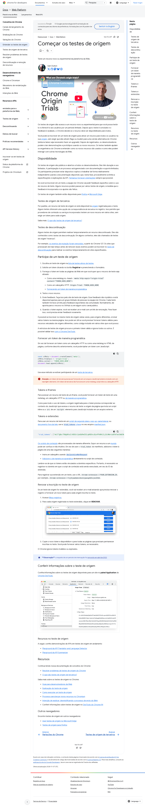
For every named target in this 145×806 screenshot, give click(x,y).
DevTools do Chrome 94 (93, 705)
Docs (5, 9)
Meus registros (55, 498)
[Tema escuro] (114, 353)
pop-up (94, 421)
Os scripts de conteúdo (48, 443)
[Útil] (114, 37)
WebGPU (39, 15)
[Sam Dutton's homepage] (61, 70)
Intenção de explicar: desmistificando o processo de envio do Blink (70, 701)
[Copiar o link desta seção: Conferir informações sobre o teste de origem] (97, 566)
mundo (113, 443)
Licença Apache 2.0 (94, 760)
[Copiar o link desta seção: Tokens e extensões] (61, 416)
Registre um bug (39, 781)
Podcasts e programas (78, 792)
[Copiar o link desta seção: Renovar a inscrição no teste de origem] (81, 484)
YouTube (111, 785)
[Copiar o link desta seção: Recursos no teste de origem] (70, 639)
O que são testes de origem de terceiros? (64, 221)
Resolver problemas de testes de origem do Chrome (64, 671)
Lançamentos (26, 15)
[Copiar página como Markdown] (48, 51)
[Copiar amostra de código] (118, 353)
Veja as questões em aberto (43, 785)
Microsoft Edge (95, 194)
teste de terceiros (85, 372)
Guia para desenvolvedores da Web (57, 684)
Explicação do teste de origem (55, 688)
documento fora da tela (48, 424)
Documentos (40, 3)
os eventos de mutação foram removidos (66, 244)
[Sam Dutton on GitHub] (52, 70)
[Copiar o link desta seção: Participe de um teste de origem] (80, 257)
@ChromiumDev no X (115, 781)
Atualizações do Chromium (80, 781)
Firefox (84, 194)
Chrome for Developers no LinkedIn (120, 788)
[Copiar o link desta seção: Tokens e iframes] (58, 390)
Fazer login (137, 3)
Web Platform (19, 9)
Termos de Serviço (39, 801)
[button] (13, 110)
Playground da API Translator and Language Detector (64, 648)
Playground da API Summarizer (55, 653)
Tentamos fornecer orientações (82, 178)
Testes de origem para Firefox (54, 725)
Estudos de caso (58, 3)
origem (44, 139)
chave (72, 424)
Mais (71, 3)
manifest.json (99, 424)
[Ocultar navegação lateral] (27, 802)
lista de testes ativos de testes (81, 263)
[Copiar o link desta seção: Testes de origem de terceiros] (72, 201)
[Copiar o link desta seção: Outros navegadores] (62, 711)
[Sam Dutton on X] (48, 70)
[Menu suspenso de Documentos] (47, 2)
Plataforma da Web (10, 15)
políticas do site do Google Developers (46, 762)
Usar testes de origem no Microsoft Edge (59, 721)
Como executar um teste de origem (57, 692)
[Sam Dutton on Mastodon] (55, 70)
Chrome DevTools (45, 576)
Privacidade (52, 801)
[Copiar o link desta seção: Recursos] (52, 659)
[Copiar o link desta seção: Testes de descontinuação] (67, 227)
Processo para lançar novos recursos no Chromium (63, 696)
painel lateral (103, 421)
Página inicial (42, 37)
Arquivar (73, 788)
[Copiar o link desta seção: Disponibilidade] (59, 158)
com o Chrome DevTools (65, 332)
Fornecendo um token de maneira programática (67, 289)
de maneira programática (75, 398)
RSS (109, 792)
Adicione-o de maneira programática (57, 459)
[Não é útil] (118, 37)
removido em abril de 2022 (97, 557)
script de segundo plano (79, 421)
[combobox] (95, 3)
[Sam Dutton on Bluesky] (58, 70)
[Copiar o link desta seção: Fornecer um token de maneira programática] (87, 338)
